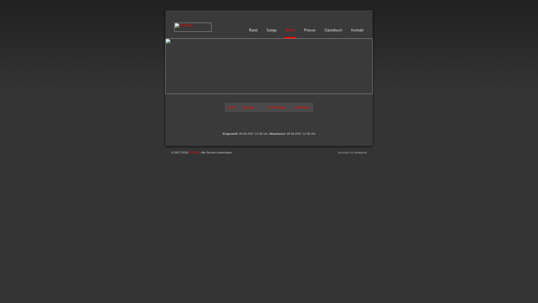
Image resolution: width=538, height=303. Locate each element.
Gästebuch (333, 30)
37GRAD (194, 152)
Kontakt (357, 30)
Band (253, 30)
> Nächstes (301, 107)
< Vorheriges (277, 107)
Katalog (248, 107)
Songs (271, 30)
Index (232, 107)
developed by (352, 152)
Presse (310, 30)
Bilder (290, 30)
